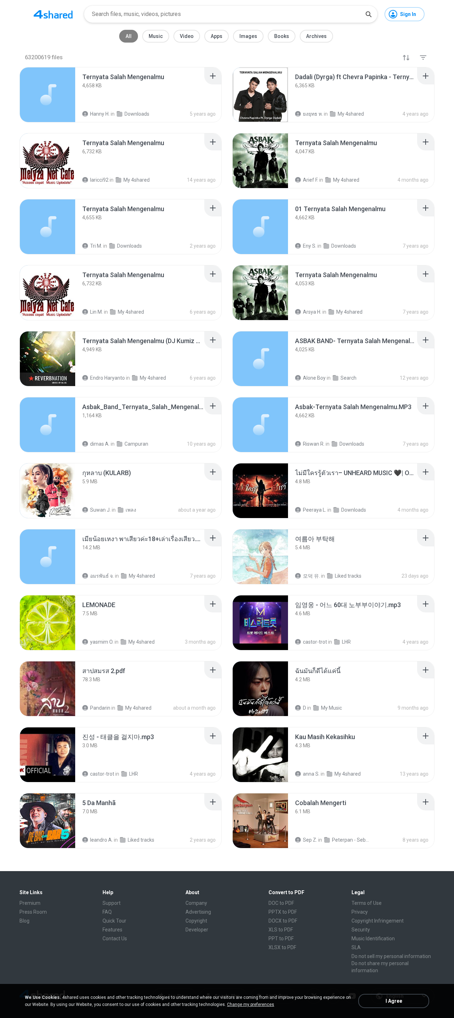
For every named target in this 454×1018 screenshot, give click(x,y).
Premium (30, 903)
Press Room (33, 912)
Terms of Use (366, 903)
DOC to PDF (281, 903)
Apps (216, 36)
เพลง (131, 510)
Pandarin (100, 708)
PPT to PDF (281, 938)
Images (248, 36)
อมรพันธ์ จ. (102, 576)
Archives (316, 36)
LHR (346, 642)
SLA (356, 947)
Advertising (198, 912)
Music (156, 36)
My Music (331, 708)
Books (281, 36)
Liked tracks (348, 576)
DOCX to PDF (282, 921)
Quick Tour (114, 921)
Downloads (353, 510)
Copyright (196, 921)
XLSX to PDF (282, 947)
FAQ (107, 912)
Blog (24, 921)
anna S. (311, 774)
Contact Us (115, 938)
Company (196, 903)
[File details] (47, 94)
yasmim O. (102, 642)
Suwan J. (100, 510)
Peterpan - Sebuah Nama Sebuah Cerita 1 (351, 840)
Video (187, 36)
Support (112, 903)
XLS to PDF (280, 929)
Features (112, 929)
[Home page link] (53, 14)
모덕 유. (311, 576)
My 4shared (142, 576)
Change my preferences (250, 1004)
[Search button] (368, 14)
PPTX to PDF (282, 912)
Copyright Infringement (377, 921)
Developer (197, 929)
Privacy (359, 912)
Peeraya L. (314, 510)
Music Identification (373, 938)
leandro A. (101, 840)
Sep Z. (310, 840)
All (129, 36)
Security (360, 929)
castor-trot (315, 642)
